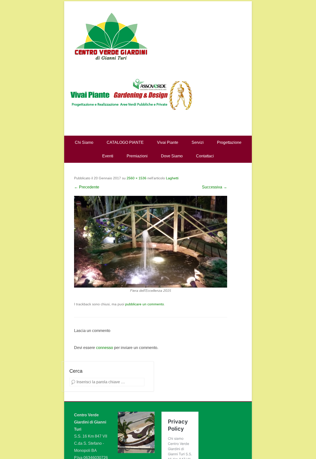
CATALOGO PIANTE (125, 142)
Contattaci (205, 156)
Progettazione (229, 142)
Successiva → (214, 187)
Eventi (107, 156)
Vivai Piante (167, 142)
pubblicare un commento (144, 304)
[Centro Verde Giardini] (158, 35)
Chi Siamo (84, 142)
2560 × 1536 (136, 178)
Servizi (198, 142)
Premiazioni (137, 156)
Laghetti (172, 178)
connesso (104, 348)
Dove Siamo (172, 156)
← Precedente (86, 187)
